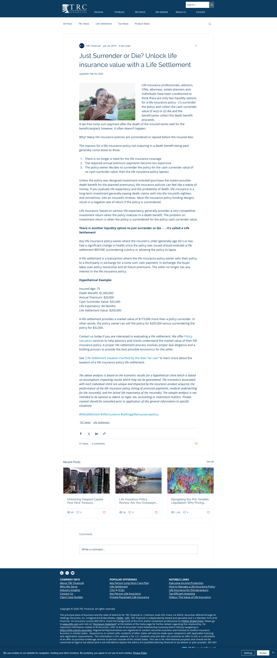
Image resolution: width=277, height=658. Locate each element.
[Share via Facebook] (80, 433)
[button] (209, 23)
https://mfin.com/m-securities (76, 630)
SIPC (127, 617)
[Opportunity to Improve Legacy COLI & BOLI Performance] (86, 481)
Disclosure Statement (104, 624)
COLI (112, 590)
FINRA (120, 617)
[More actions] (196, 46)
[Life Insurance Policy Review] (138, 481)
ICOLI (121, 590)
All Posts (67, 23)
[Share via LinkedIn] (96, 433)
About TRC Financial (72, 583)
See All (210, 461)
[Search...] (211, 5)
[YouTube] (72, 573)
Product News (142, 23)
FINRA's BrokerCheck (192, 621)
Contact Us (66, 593)
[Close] (273, 652)
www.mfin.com (70, 624)
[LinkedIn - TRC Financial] (61, 573)
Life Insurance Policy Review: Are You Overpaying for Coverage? (138, 501)
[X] (67, 573)
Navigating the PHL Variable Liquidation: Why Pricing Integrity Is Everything (190, 501)
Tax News (123, 23)
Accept (263, 652)
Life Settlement (104, 23)
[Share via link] (104, 433)
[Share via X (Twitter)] (88, 433)
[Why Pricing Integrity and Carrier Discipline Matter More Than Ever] (190, 481)
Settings (248, 652)
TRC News (84, 23)
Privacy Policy (140, 652)
